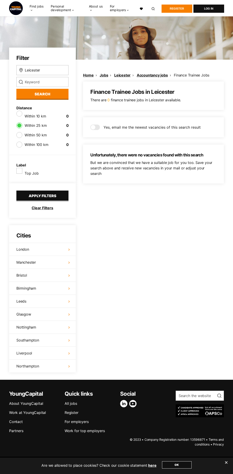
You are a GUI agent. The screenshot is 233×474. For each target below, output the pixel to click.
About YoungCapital (26, 403)
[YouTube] (133, 403)
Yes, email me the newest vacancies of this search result (152, 127)
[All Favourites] (141, 8)
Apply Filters (42, 196)
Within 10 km (35, 116)
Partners (16, 430)
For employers (77, 421)
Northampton (27, 366)
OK (177, 464)
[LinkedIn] (124, 403)
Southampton (27, 340)
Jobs (104, 75)
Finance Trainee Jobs (191, 75)
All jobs (71, 403)
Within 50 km (36, 135)
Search (42, 94)
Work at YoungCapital (27, 412)
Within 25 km (36, 125)
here (152, 465)
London (22, 249)
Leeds (21, 301)
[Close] (226, 465)
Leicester (122, 75)
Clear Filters (42, 208)
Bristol (21, 275)
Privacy (218, 444)
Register (177, 8)
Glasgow (23, 314)
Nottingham (26, 327)
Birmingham (26, 288)
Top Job (32, 173)
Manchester (26, 262)
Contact (16, 421)
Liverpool (24, 353)
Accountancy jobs (152, 75)
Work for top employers (85, 430)
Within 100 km (36, 144)
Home (88, 75)
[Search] (153, 8)
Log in (209, 8)
